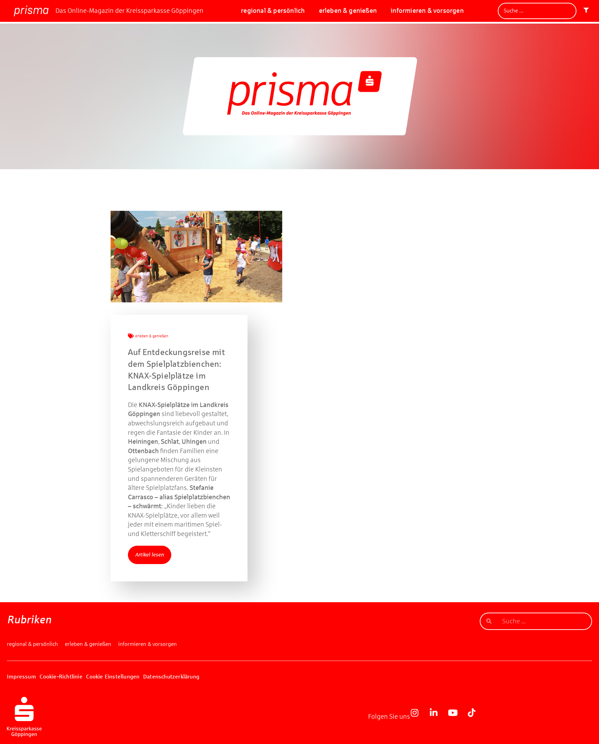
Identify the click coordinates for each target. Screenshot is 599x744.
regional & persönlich (273, 10)
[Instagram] (418, 717)
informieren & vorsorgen (427, 10)
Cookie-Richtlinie (61, 677)
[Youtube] (457, 717)
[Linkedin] (437, 717)
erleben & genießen (348, 10)
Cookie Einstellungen (112, 677)
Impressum (21, 677)
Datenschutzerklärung (171, 677)
